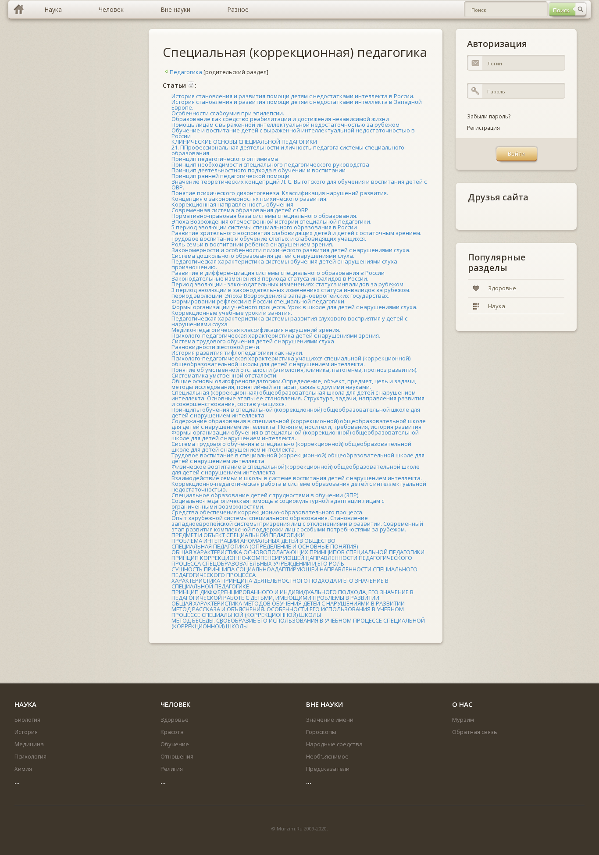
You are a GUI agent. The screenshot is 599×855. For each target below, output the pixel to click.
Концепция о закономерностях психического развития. (249, 199)
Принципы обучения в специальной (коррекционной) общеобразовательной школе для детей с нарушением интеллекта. (295, 412)
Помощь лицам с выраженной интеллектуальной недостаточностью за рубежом (285, 124)
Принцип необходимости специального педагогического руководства (270, 164)
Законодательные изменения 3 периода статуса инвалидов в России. (269, 278)
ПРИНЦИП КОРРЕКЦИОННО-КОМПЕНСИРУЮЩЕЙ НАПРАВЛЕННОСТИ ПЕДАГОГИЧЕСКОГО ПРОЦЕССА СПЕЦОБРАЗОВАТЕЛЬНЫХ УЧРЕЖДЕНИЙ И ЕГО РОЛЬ (291, 560)
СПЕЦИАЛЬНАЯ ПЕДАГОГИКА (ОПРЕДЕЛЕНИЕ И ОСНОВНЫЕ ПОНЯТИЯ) (264, 546)
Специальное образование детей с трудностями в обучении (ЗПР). (265, 495)
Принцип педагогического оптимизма (224, 159)
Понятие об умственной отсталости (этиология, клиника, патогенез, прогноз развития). (294, 370)
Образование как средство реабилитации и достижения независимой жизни (280, 119)
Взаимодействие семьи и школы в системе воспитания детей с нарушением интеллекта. (296, 478)
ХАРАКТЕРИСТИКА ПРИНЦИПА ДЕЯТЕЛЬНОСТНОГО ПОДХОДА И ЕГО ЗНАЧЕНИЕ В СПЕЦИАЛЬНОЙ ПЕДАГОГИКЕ (280, 583)
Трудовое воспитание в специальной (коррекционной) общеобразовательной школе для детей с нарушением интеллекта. (297, 458)
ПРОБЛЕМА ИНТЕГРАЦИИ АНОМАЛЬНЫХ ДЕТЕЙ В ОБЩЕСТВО (253, 541)
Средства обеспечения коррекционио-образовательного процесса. (267, 512)
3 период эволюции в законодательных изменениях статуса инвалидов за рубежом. (290, 290)
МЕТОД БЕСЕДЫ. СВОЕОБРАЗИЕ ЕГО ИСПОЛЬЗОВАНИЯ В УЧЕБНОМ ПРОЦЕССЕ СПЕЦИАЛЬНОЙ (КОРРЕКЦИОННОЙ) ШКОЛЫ (298, 623)
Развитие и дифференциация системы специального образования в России (278, 273)
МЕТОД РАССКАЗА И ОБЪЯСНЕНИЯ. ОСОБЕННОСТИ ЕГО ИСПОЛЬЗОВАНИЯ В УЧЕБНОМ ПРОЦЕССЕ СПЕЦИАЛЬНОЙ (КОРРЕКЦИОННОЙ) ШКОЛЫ (287, 612)
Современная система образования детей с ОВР (239, 210)
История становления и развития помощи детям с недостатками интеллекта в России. (292, 96)
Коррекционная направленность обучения (232, 204)
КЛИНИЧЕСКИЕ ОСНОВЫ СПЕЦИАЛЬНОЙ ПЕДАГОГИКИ (244, 142)
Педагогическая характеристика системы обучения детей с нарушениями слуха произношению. (284, 264)
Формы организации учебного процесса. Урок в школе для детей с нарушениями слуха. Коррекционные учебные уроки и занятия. (294, 310)
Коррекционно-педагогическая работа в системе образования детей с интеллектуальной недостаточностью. (298, 486)
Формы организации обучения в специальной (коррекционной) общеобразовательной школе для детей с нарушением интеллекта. (295, 435)
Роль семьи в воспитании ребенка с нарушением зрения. (252, 244)
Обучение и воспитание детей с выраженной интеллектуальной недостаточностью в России (293, 133)
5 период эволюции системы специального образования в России (264, 227)
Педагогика (186, 72)
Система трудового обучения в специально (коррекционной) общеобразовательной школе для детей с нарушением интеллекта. (291, 446)
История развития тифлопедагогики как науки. (237, 352)
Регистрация (483, 128)
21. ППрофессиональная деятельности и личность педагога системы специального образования (287, 150)
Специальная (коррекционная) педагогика (295, 52)
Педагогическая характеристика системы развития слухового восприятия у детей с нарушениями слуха (289, 321)
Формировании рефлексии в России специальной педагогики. (258, 301)
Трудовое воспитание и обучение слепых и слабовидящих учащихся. (268, 238)
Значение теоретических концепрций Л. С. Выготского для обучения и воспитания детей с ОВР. (299, 184)
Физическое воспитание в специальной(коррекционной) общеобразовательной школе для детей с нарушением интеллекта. (295, 469)
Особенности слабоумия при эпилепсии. (227, 113)
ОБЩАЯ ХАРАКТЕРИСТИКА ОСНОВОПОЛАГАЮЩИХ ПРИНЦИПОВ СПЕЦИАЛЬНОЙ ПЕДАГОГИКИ (297, 552)
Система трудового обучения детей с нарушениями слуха (252, 341)
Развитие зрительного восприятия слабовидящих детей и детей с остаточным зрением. (296, 233)
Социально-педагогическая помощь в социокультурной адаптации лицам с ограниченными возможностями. (277, 503)
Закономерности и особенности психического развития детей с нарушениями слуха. (290, 250)
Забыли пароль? (488, 116)
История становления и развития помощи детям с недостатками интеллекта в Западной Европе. (296, 104)
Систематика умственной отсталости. (224, 375)
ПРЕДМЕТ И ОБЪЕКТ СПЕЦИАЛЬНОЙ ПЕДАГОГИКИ (238, 535)
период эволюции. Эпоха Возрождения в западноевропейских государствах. (280, 295)
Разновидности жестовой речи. (215, 347)
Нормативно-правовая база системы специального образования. (264, 216)
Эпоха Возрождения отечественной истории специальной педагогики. (271, 221)
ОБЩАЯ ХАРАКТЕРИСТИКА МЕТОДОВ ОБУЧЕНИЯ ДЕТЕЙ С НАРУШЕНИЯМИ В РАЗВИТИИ (288, 603)
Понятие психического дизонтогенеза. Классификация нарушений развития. (279, 193)
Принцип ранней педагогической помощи (230, 176)
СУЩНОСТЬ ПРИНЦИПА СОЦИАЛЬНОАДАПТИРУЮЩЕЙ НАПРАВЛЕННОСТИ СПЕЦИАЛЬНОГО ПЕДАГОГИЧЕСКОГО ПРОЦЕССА (294, 572)
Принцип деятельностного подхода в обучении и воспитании (258, 170)
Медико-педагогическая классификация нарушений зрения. (255, 330)
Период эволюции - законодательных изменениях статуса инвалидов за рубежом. (288, 284)
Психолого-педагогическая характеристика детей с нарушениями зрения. (275, 335)
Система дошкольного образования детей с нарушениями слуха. (262, 256)
